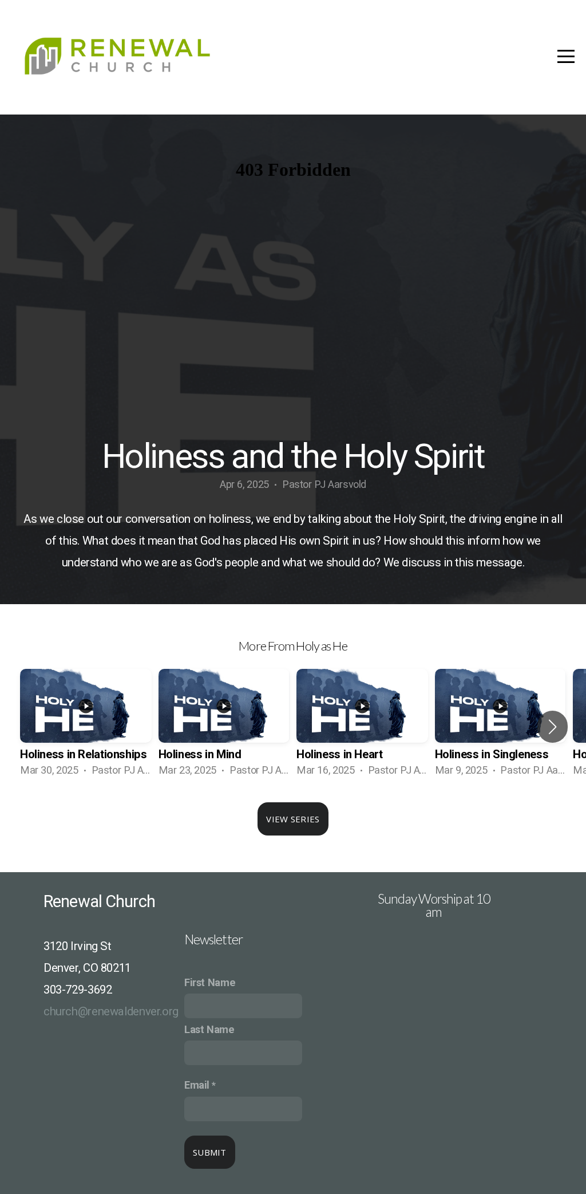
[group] (86, 727)
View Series (292, 819)
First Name (209, 982)
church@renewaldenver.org (111, 1011)
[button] (552, 726)
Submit (210, 1152)
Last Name (209, 1029)
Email (196, 1085)
